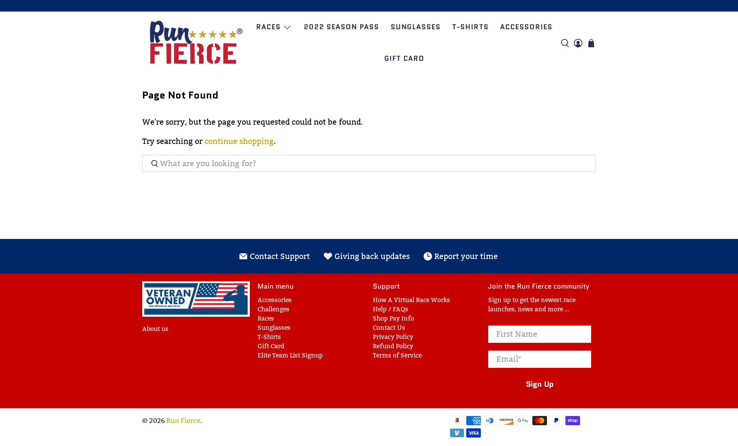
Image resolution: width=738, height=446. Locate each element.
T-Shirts (470, 27)
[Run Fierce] (196, 43)
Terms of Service (397, 355)
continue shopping (239, 141)
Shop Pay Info (393, 318)
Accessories (526, 27)
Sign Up (540, 384)
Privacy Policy (393, 337)
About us (155, 328)
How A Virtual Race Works (411, 300)
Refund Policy (393, 346)
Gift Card (404, 58)
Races (268, 27)
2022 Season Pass (341, 27)
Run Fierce (183, 421)
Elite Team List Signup (290, 355)
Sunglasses (415, 27)
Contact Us (389, 327)
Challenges (273, 309)
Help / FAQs (390, 309)
